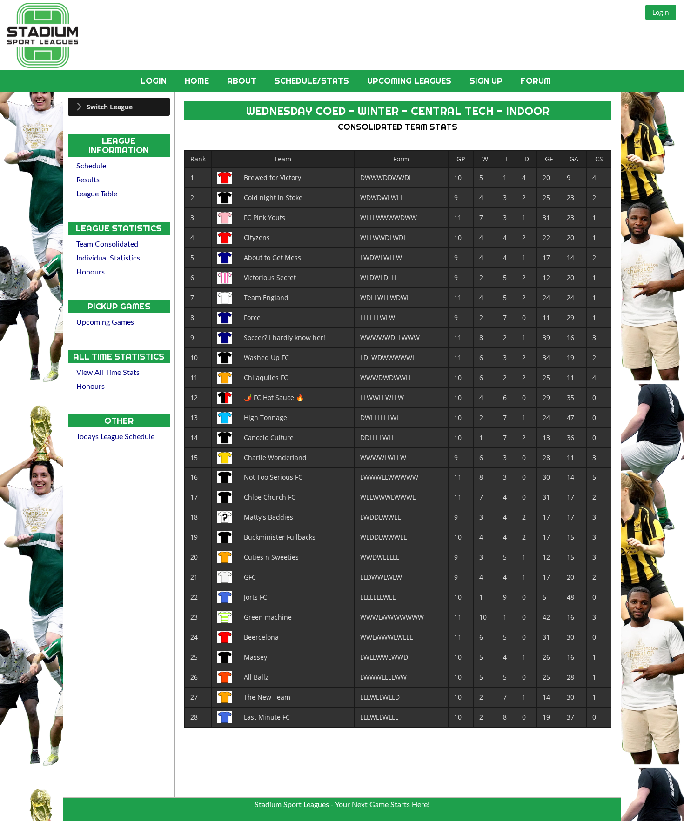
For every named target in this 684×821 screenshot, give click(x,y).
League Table (96, 194)
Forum (536, 80)
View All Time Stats (108, 372)
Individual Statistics (108, 258)
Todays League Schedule (115, 437)
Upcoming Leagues (410, 80)
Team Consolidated (107, 244)
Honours (90, 272)
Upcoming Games (105, 322)
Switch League (110, 106)
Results (88, 180)
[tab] (119, 107)
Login (155, 80)
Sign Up (487, 80)
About (243, 80)
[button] (660, 12)
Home (198, 80)
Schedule (91, 166)
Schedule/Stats (313, 80)
